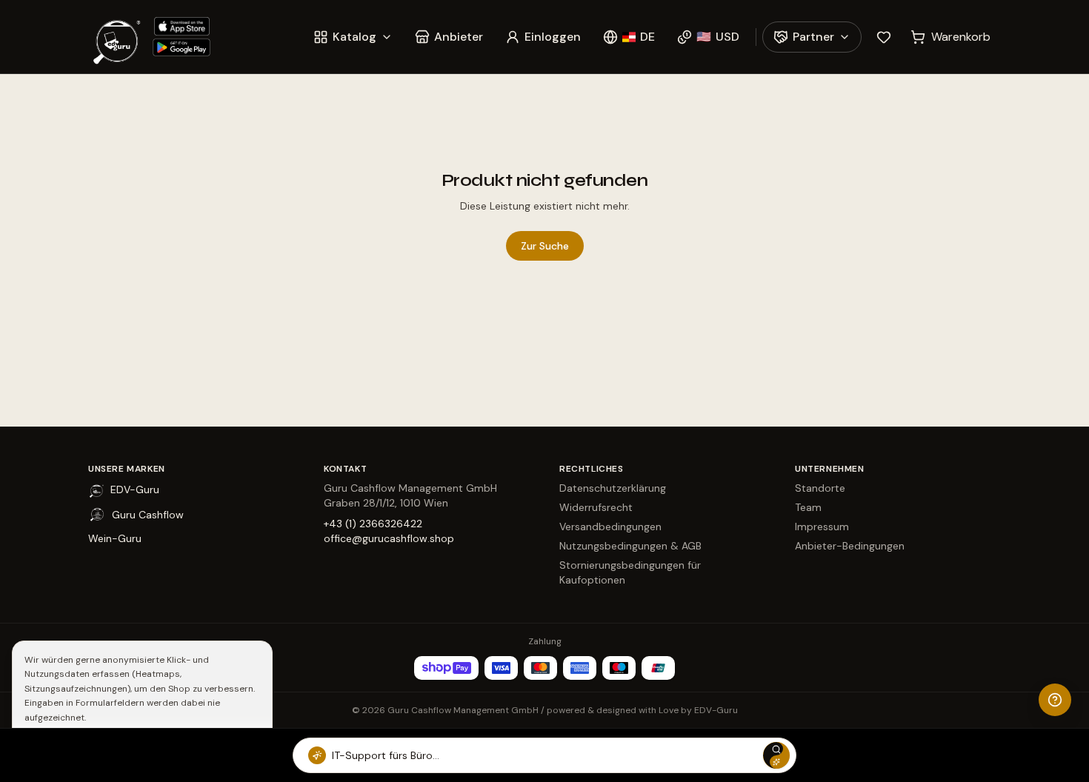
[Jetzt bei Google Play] (181, 48)
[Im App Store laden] (181, 26)
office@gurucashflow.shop (389, 538)
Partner (813, 36)
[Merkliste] (884, 37)
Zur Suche (545, 246)
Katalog (354, 36)
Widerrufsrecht (596, 507)
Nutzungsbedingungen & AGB (630, 545)
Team (808, 507)
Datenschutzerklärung (612, 488)
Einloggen (552, 36)
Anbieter (458, 36)
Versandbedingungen (610, 526)
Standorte (820, 488)
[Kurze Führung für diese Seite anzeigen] (1055, 700)
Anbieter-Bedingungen (850, 545)
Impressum (822, 526)
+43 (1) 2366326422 (373, 523)
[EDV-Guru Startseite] (116, 36)
